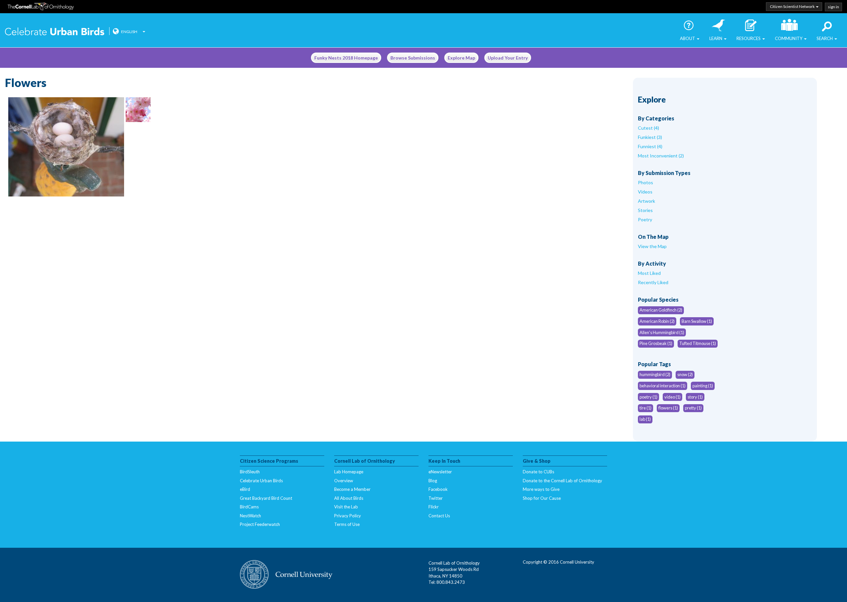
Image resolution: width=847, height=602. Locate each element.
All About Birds (348, 498)
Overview (343, 480)
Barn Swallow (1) (697, 321)
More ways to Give (541, 489)
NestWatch (250, 515)
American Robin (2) (657, 321)
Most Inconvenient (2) (661, 155)
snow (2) (685, 374)
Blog (432, 480)
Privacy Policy (347, 515)
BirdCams (249, 506)
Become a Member (352, 489)
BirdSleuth (250, 471)
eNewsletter (440, 471)
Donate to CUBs (538, 471)
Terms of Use (347, 524)
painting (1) (702, 385)
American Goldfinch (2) (661, 310)
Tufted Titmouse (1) (697, 343)
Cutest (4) (648, 128)
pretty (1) (693, 407)
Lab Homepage (348, 471)
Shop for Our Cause (542, 498)
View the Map (652, 246)
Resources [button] (749, 38)
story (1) (695, 397)
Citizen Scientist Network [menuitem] (792, 6)
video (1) (672, 397)
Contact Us (439, 515)
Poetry (645, 219)
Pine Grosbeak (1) (656, 343)
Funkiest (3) (650, 137)
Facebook (438, 489)
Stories (645, 210)
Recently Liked (653, 282)
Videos (645, 191)
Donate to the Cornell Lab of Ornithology (562, 480)
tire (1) (645, 407)
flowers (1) (668, 407)
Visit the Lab (346, 506)
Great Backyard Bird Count (266, 498)
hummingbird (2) (655, 374)
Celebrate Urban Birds (54, 32)
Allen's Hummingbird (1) (662, 332)
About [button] (688, 38)
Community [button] (789, 38)
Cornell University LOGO (286, 575)
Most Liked (649, 273)
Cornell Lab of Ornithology (41, 8)
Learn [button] (716, 38)
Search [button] (825, 38)
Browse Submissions (412, 58)
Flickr (433, 506)
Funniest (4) (650, 146)
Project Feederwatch (260, 524)
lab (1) (645, 419)
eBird (245, 489)
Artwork (646, 201)
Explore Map (461, 58)
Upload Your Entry (508, 58)
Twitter (435, 498)
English (129, 31)
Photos (645, 182)
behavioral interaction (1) (663, 385)
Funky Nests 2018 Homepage (346, 58)
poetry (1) (648, 397)
